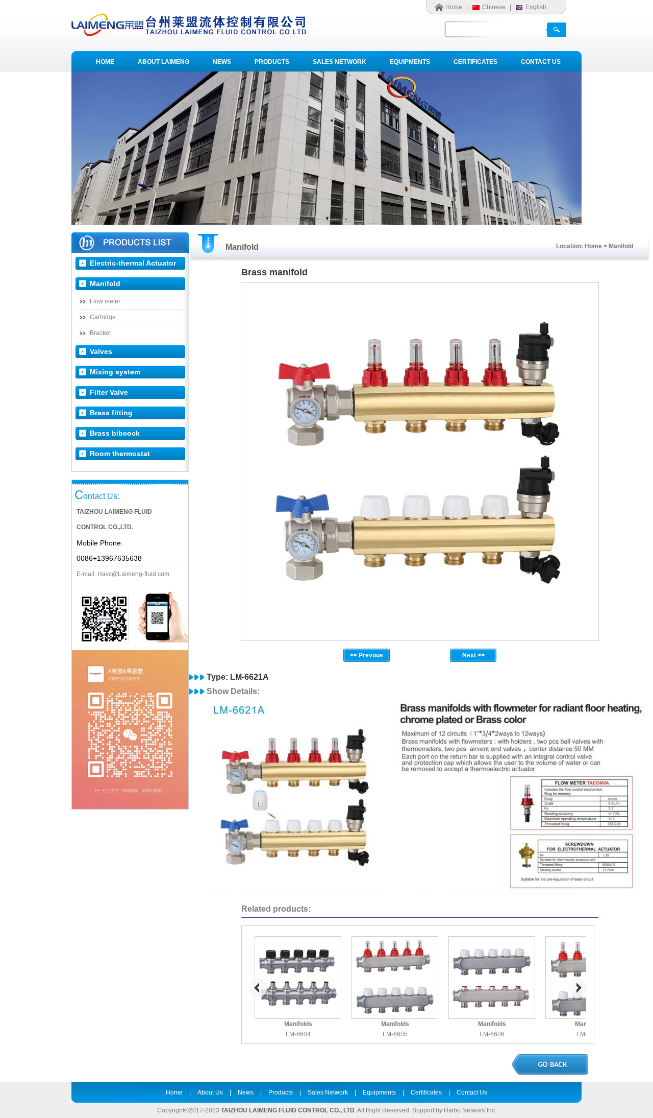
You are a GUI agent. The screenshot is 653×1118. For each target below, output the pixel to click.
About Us (210, 1092)
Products (280, 1092)
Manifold (105, 283)
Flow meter (105, 301)
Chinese (494, 7)
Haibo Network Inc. (470, 1110)
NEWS (222, 61)
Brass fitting (111, 413)
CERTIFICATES (475, 61)
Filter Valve (109, 392)
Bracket (100, 333)
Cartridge (103, 317)
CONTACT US (541, 61)
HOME (105, 61)
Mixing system (115, 372)
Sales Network (328, 1092)
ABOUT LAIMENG (163, 61)
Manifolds (298, 1024)
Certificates (426, 1092)
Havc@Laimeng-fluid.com (133, 574)
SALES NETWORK (339, 61)
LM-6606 (492, 1034)
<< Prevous (366, 655)
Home (453, 7)
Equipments (379, 1092)
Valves (101, 351)
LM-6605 (395, 1034)
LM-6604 (298, 1034)
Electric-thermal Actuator (133, 263)
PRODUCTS (272, 61)
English (535, 7)
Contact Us (472, 1092)
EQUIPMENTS (410, 61)
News (246, 1092)
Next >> (473, 655)
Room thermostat (120, 453)
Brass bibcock (115, 433)
